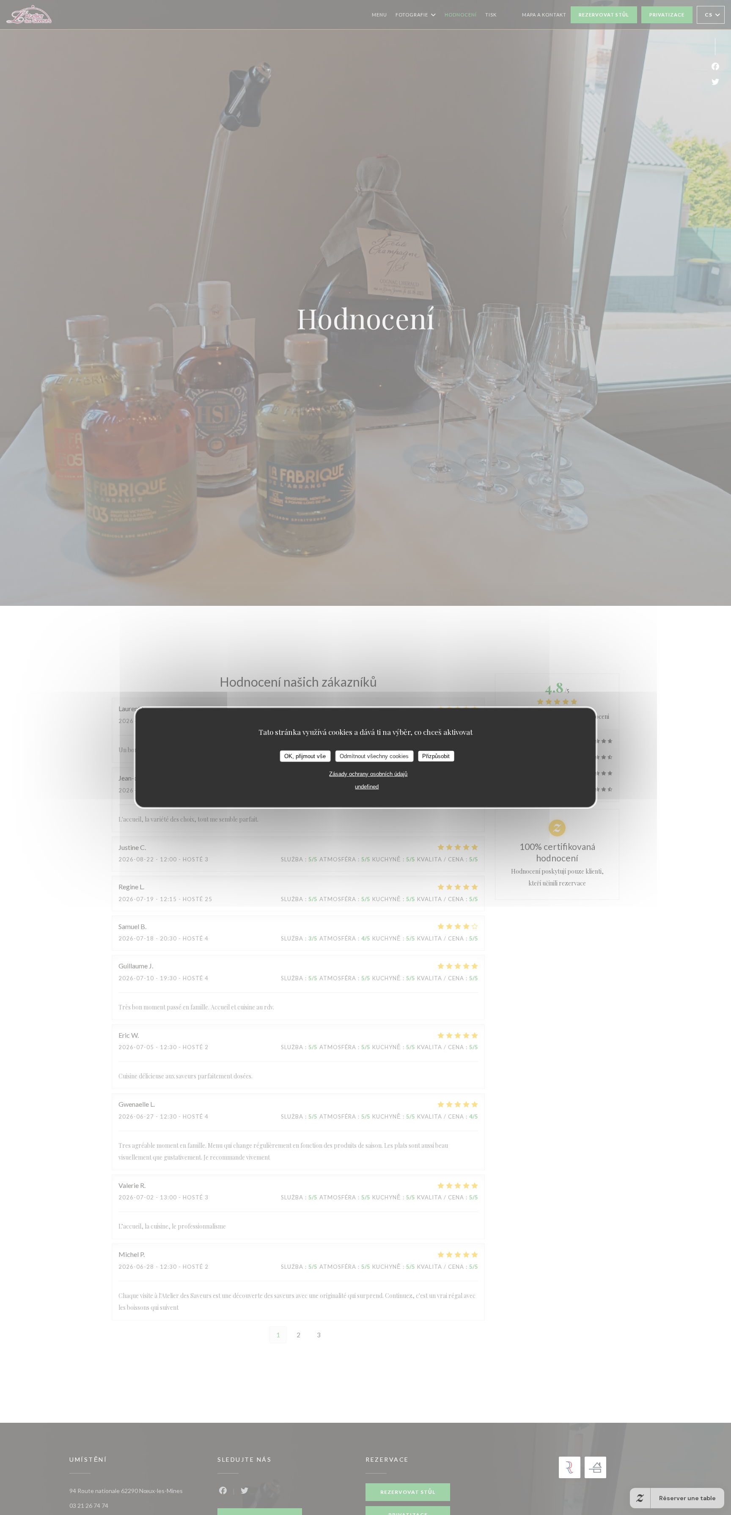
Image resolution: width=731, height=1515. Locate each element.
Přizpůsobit (436, 756)
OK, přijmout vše (305, 756)
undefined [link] (367, 787)
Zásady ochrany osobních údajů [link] (368, 774)
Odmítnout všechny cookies (374, 756)
